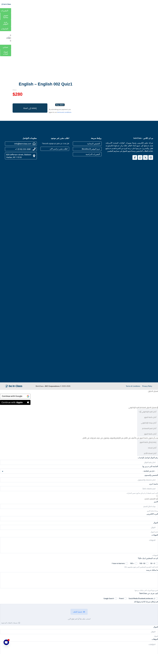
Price (15, 90)
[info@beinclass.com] (34, 143)
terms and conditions (64, 112)
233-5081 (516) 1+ (23, 149)
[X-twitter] (145, 157)
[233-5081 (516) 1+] (34, 149)
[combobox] (79, 471)
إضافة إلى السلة (30, 108)
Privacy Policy (147, 386)
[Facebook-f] (134, 157)
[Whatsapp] (140, 157)
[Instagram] (150, 157)
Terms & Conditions (133, 386)
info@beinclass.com (22, 143)
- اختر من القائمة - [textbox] (149, 471)
